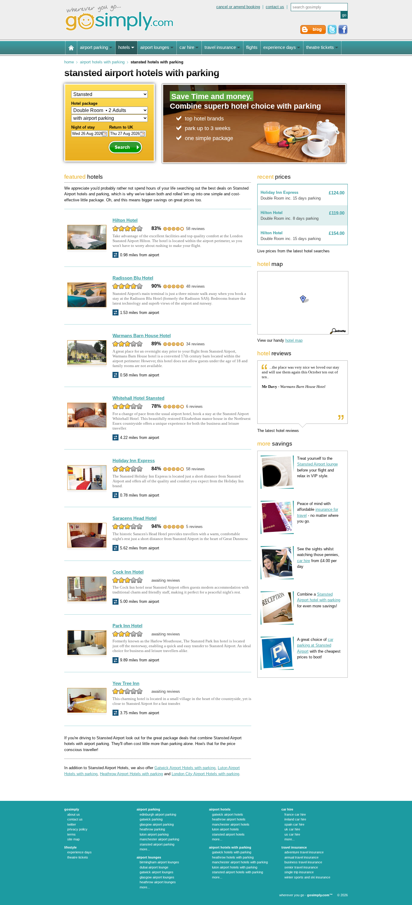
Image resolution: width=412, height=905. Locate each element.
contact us (275, 7)
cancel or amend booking (238, 7)
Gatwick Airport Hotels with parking (184, 768)
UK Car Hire (292, 829)
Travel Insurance (294, 847)
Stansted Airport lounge (317, 464)
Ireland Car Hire (295, 819)
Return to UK (121, 127)
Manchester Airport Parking (159, 839)
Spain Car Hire (294, 824)
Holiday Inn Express (134, 460)
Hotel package (84, 103)
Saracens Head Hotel (135, 518)
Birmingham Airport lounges (159, 862)
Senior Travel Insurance (301, 867)
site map (73, 839)
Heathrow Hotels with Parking (233, 857)
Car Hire (287, 809)
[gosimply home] (71, 47)
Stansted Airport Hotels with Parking (237, 872)
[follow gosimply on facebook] (343, 33)
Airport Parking (148, 809)
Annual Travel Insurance (301, 857)
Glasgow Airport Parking (157, 824)
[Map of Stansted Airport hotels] (302, 302)
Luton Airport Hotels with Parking (234, 867)
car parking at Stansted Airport (315, 645)
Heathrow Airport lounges (158, 882)
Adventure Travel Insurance (304, 852)
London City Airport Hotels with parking (205, 774)
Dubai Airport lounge (154, 867)
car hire (303, 560)
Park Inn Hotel (127, 625)
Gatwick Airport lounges (156, 872)
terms (71, 834)
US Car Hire (292, 834)
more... (145, 849)
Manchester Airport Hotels (230, 824)
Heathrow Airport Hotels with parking (131, 774)
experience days (79, 852)
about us (73, 814)
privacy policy (77, 829)
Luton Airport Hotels (225, 829)
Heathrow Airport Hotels (229, 819)
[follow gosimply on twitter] (332, 33)
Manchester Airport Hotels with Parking (240, 862)
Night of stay (83, 127)
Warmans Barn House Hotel (142, 335)
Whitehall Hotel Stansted (138, 398)
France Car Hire (295, 814)
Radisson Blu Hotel (133, 277)
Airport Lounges (149, 857)
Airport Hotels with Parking (102, 62)
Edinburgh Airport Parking (158, 814)
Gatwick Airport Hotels (227, 814)
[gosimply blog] (313, 33)
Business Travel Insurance (303, 862)
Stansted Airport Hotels (228, 834)
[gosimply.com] (119, 31)
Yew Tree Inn (126, 683)
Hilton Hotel (125, 220)
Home (69, 62)
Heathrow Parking (152, 829)
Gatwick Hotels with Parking (231, 852)
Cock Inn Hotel (128, 571)
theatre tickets (77, 857)
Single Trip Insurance (299, 872)
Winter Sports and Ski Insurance (307, 877)
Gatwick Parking (151, 819)
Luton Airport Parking (154, 834)
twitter (71, 824)
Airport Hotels (219, 809)
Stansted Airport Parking (157, 844)
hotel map (294, 340)
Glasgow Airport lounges (157, 877)
